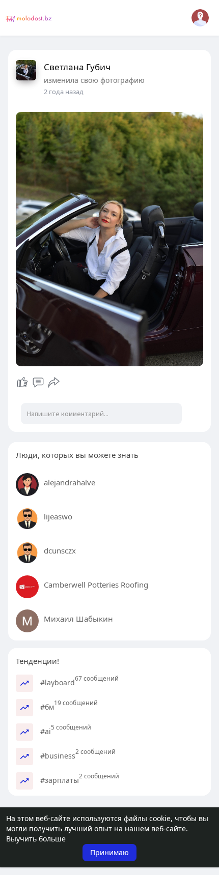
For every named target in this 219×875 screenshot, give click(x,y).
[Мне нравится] (22, 382)
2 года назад (64, 91)
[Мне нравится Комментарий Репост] (38, 382)
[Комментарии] (38, 382)
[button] (200, 18)
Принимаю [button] (109, 852)
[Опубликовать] (54, 382)
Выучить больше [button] (36, 838)
